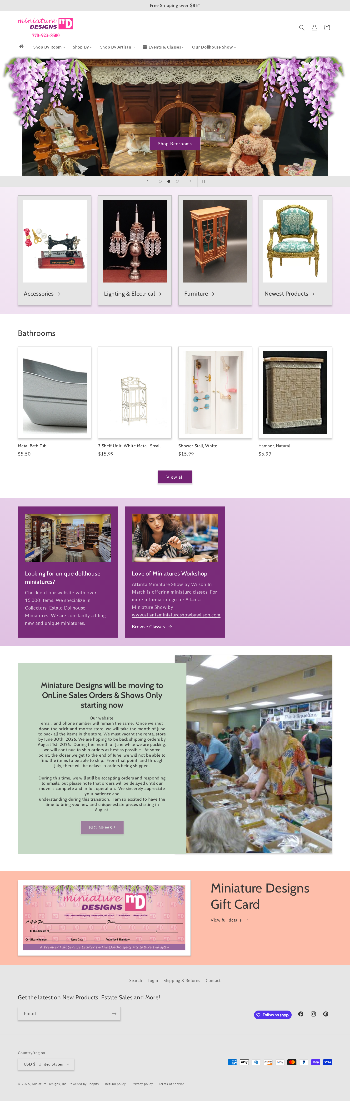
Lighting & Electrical (129, 293)
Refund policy (115, 1084)
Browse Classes (148, 626)
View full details (227, 920)
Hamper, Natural (274, 445)
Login (153, 980)
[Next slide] (190, 181)
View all (175, 477)
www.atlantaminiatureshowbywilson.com (176, 614)
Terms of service (171, 1084)
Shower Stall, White (197, 445)
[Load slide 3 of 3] (177, 181)
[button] (301, 27)
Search (135, 980)
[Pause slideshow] (202, 181)
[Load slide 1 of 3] (160, 181)
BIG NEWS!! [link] (102, 827)
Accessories (39, 293)
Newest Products (286, 293)
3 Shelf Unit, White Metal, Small (129, 445)
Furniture (196, 293)
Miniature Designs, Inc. (49, 1084)
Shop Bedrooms (175, 143)
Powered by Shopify (84, 1084)
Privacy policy (142, 1084)
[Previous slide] (147, 181)
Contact (213, 980)
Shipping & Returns (182, 980)
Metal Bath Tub (32, 445)
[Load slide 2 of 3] (169, 181)
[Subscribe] (114, 1013)
